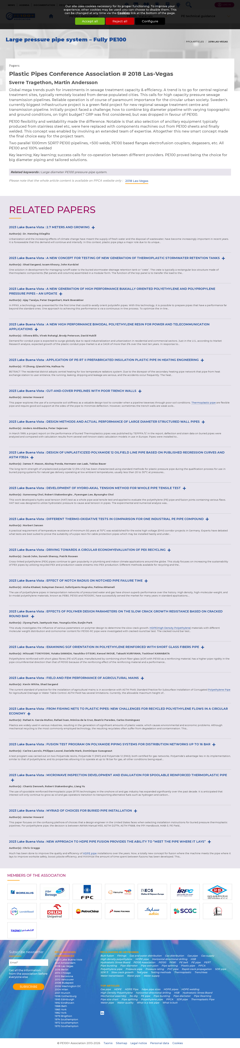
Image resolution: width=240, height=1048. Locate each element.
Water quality (125, 1002)
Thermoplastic (182, 972)
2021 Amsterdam (65, 962)
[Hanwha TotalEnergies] (119, 892)
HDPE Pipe (131, 989)
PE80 (172, 962)
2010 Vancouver (64, 979)
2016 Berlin (61, 969)
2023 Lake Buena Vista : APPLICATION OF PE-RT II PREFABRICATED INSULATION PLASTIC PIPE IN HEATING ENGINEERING (104, 360)
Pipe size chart (109, 999)
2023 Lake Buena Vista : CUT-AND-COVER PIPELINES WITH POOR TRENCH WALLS (72, 391)
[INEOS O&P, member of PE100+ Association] (152, 892)
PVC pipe (172, 969)
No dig (133, 996)
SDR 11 (104, 972)
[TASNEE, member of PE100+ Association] (22, 930)
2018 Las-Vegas (218, 41)
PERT (207, 962)
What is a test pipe (148, 1002)
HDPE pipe (90, 853)
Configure (150, 21)
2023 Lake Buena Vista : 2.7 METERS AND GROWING (49, 227)
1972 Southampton (66, 1022)
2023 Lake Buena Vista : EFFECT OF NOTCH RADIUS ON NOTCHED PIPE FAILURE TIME (76, 580)
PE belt (183, 962)
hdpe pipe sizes (151, 989)
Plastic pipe (188, 965)
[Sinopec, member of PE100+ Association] (217, 911)
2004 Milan (61, 989)
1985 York (60, 1009)
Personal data (159, 1043)
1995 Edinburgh (64, 999)
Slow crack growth (122, 972)
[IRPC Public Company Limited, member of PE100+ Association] (185, 892)
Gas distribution (174, 955)
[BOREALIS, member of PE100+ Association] (22, 892)
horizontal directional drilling (153, 992)
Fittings (121, 955)
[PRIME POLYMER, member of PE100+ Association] (119, 911)
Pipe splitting (169, 965)
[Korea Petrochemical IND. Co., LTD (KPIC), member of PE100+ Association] (217, 892)
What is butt (169, 1002)
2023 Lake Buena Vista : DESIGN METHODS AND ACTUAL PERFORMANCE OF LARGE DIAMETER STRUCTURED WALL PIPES (104, 422)
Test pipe (142, 972)
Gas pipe (192, 955)
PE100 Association (144, 962)
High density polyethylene (116, 959)
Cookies (123, 13)
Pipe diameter (128, 965)
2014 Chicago (63, 972)
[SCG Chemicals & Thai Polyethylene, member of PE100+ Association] (185, 911)
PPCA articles (195, 41)
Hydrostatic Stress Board (115, 962)
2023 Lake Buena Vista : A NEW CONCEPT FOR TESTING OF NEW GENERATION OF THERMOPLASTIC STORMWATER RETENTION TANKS (114, 258)
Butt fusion (107, 955)
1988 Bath (61, 1006)
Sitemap (121, 1043)
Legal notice (138, 1043)
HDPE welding (190, 989)
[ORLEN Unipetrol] (54, 911)
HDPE (153, 627)
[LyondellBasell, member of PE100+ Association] (22, 911)
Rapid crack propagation (197, 969)
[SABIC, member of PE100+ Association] (152, 911)
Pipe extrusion (149, 965)
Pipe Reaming (202, 996)
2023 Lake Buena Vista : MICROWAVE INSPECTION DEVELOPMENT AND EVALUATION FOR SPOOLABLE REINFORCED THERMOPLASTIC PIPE (118, 775)
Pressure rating (154, 969)
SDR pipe (220, 969)
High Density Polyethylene (174, 627)
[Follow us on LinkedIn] (102, 1013)
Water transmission (112, 975)
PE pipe (196, 962)
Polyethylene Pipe (219, 689)
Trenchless (200, 972)
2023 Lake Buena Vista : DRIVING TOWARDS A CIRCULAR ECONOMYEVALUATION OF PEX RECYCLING (87, 550)
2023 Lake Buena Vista (68, 959)
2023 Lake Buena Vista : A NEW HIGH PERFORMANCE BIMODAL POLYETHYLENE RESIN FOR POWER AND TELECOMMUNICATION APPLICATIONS (109, 327)
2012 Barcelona (64, 976)
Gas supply (207, 955)
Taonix (108, 1043)
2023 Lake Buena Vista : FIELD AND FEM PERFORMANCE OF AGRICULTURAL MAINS (74, 678)
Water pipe (133, 975)
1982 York (60, 1012)
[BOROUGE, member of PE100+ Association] (54, 892)
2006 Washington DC (68, 986)
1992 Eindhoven (64, 1002)
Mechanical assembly (113, 996)
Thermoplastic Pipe (202, 999)
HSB (193, 959)
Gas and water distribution (145, 955)
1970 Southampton (66, 1026)
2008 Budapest (64, 982)
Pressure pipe (134, 969)
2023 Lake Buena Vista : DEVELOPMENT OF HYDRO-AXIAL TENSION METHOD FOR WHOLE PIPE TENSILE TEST (95, 488)
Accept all (90, 21)
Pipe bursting (108, 965)
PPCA (201, 965)
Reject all (119, 21)
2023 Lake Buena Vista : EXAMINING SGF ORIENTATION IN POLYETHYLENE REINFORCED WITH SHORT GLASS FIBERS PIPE (104, 647)
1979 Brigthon (63, 1016)
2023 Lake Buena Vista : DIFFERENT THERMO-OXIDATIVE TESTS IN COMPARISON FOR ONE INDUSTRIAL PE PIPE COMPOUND (106, 519)
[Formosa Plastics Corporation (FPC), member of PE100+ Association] (87, 892)
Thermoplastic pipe (203, 402)
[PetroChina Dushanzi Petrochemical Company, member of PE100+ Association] (87, 911)
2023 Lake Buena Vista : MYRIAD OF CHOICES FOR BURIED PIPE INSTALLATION (70, 810)
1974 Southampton (66, 1019)
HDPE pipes (171, 989)
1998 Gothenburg (65, 996)
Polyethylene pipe (111, 969)
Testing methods (161, 972)
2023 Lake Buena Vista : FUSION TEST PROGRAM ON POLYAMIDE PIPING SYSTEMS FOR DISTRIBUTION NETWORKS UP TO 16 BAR (109, 744)
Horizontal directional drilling (169, 959)
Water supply (152, 975)
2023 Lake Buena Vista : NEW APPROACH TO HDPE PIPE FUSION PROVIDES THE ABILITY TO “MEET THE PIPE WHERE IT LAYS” (107, 841)
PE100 (162, 962)
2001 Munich (62, 992)
